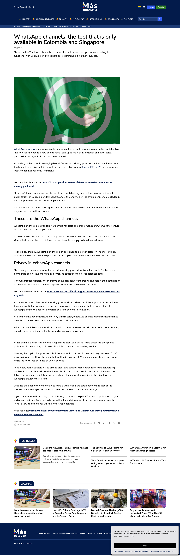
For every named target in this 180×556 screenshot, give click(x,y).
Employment (78, 19)
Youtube (161, 7)
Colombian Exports (45, 19)
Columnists (113, 19)
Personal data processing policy (101, 533)
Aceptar (145, 546)
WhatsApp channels (24, 149)
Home (151, 7)
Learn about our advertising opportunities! (69, 533)
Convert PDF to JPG (91, 167)
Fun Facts (128, 19)
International (95, 19)
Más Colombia (24, 424)
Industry (26, 19)
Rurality (63, 19)
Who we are (44, 533)
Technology (25, 26)
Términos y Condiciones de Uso (161, 551)
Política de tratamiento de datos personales (131, 551)
